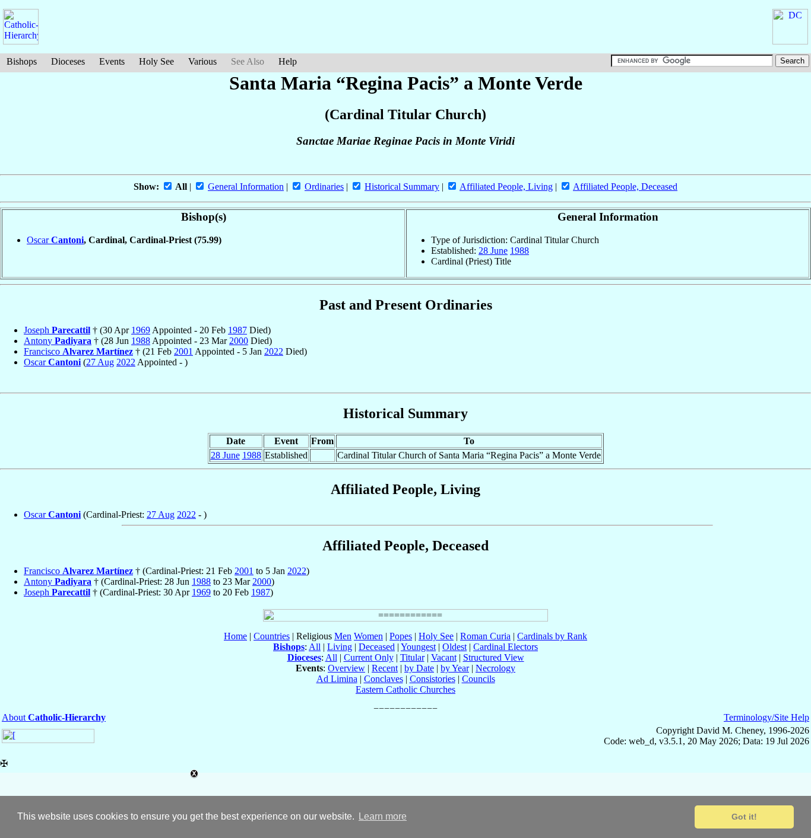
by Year (455, 668)
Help (287, 61)
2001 (183, 351)
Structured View (493, 657)
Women (368, 636)
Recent (385, 668)
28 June (493, 251)
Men (342, 636)
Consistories (432, 679)
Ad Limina (336, 679)
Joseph (57, 330)
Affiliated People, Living (506, 186)
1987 (237, 330)
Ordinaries (324, 186)
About (54, 717)
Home (235, 636)
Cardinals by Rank (552, 636)
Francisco (78, 351)
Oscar (55, 240)
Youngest (418, 647)
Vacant (444, 657)
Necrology (495, 668)
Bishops (22, 61)
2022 (273, 351)
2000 (238, 341)
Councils (478, 679)
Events (112, 61)
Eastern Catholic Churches (405, 689)
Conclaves (383, 679)
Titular (412, 657)
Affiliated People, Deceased (625, 186)
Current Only (369, 657)
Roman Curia (485, 636)
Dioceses (68, 61)
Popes (400, 636)
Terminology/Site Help (766, 717)
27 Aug (100, 362)
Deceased (377, 647)
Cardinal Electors (505, 647)
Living (339, 647)
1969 (140, 330)
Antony (57, 341)
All (315, 647)
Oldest (454, 647)
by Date (419, 668)
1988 (519, 251)
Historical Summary (402, 186)
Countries (272, 636)
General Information (246, 186)
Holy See (156, 61)
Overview (346, 668)
